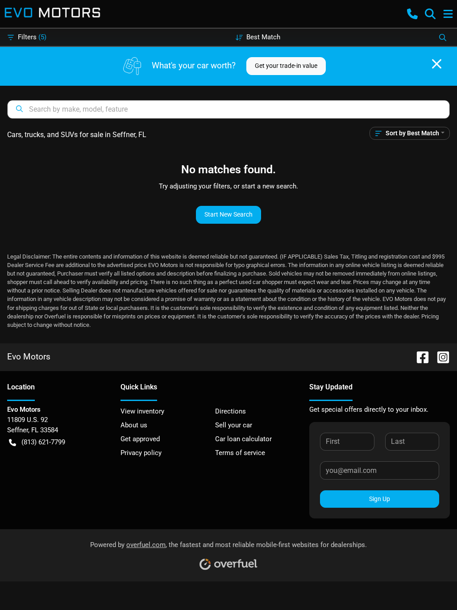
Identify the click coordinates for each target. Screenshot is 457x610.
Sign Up (379, 498)
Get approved (140, 439)
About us (133, 425)
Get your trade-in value (286, 65)
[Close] (437, 63)
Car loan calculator (243, 439)
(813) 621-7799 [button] (43, 442)
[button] (412, 14)
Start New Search (228, 214)
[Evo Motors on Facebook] (419, 356)
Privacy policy (141, 453)
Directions (230, 411)
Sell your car (233, 425)
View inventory (142, 411)
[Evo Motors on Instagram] (439, 356)
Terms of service (240, 453)
